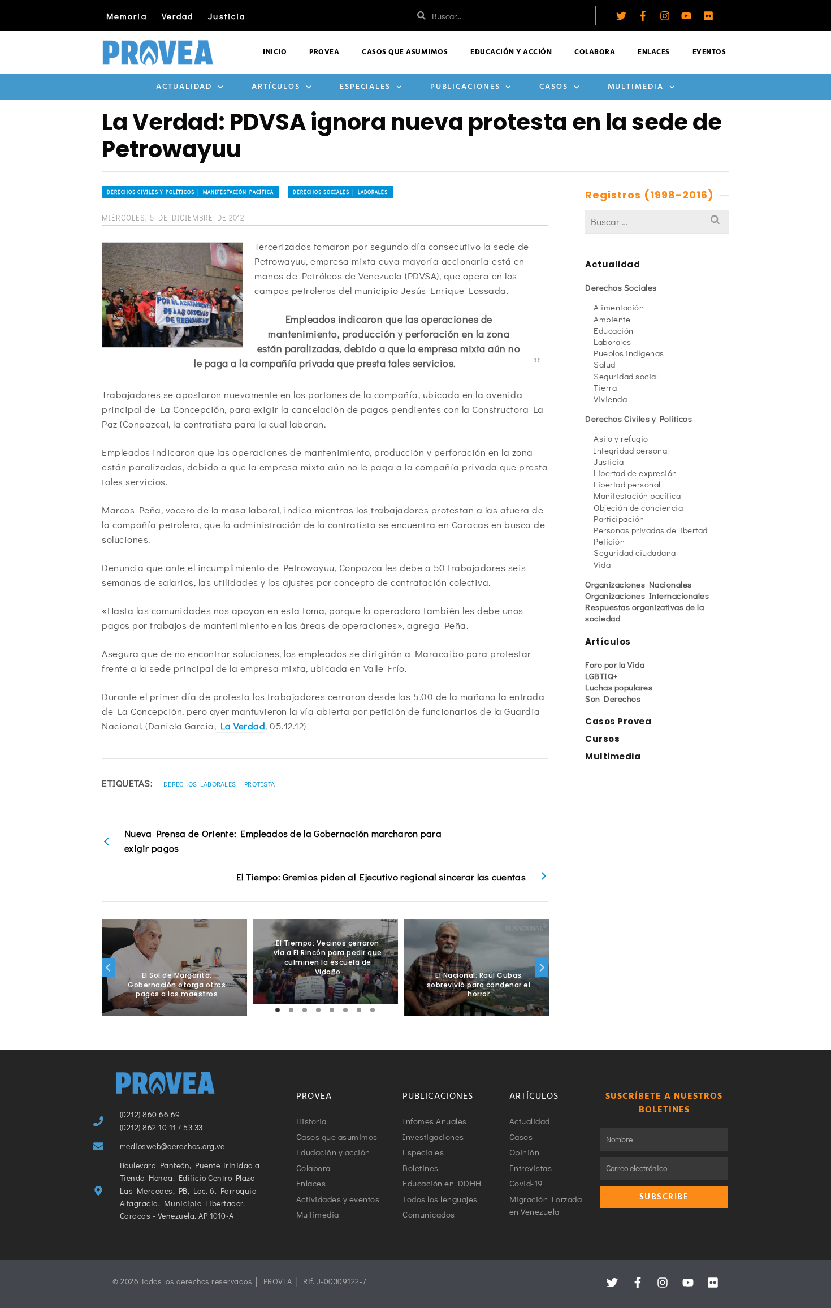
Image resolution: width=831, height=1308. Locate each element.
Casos (553, 86)
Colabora (594, 52)
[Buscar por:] (657, 221)
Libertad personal (627, 484)
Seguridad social (626, 376)
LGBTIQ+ (601, 675)
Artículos (276, 86)
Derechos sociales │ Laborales (340, 192)
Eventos (709, 52)
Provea (324, 52)
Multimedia (636, 86)
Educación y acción (511, 52)
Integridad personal (631, 450)
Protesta (259, 783)
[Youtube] (686, 16)
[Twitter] (621, 16)
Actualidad (184, 86)
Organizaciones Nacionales (638, 584)
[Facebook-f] (643, 16)
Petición (609, 541)
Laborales (612, 341)
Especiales (365, 86)
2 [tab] (291, 1010)
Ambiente (612, 319)
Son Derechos (612, 698)
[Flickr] (708, 16)
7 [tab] (359, 1010)
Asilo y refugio (621, 438)
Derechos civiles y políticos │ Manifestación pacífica (190, 192)
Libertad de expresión (635, 472)
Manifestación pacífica (637, 495)
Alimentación (619, 307)
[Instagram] (665, 16)
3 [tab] (304, 1010)
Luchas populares (618, 687)
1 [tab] (277, 1010)
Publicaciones (465, 86)
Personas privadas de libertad (651, 530)
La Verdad (240, 725)
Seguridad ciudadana (635, 552)
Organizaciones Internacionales (647, 595)
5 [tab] (331, 1010)
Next (541, 967)
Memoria (126, 15)
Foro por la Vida (614, 664)
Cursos (602, 739)
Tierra (605, 387)
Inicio (275, 52)
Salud (605, 364)
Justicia (226, 15)
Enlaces (654, 52)
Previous (108, 967)
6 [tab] (345, 1010)
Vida (602, 564)
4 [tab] (318, 1010)
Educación (614, 330)
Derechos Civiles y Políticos (638, 418)
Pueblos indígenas (629, 353)
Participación (619, 518)
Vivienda (610, 398)
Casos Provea (618, 721)
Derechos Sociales (621, 287)
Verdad (178, 15)
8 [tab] (372, 1010)
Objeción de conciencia (638, 507)
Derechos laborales (199, 783)
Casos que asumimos (405, 52)
